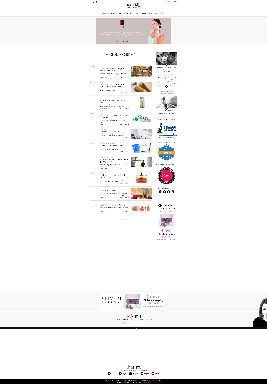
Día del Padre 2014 (105, 143)
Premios (113, 380)
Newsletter (127, 380)
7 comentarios (126, 211)
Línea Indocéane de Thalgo (108, 190)
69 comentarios (125, 168)
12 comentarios (125, 124)
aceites (102, 66)
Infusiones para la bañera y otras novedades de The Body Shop (113, 116)
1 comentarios (126, 77)
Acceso (175, 2)
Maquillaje (106, 13)
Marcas (144, 13)
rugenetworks (148, 382)
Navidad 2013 (110, 157)
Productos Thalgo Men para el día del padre (112, 145)
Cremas (119, 13)
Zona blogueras (157, 13)
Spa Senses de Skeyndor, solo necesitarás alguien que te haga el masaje (114, 160)
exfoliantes (107, 98)
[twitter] (94, 2)
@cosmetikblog (133, 328)
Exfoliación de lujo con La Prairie (109, 131)
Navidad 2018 (114, 98)
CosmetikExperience (145, 380)
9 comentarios (126, 137)
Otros (149, 13)
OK (142, 322)
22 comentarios (125, 108)
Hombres (112, 143)
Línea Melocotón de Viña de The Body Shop (112, 205)
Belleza (113, 13)
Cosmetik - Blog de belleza (132, 382)
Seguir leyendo (103, 77)
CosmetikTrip (134, 380)
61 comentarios (125, 183)
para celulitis (122, 98)
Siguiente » (122, 61)
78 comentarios (125, 197)
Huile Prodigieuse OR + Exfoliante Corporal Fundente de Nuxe (112, 176)
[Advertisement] (166, 268)
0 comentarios (126, 92)
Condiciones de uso (157, 380)
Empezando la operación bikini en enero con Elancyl (113, 101)
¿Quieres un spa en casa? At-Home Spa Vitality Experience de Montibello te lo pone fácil (113, 85)
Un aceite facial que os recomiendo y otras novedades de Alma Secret (112, 69)
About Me (107, 380)
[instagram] (96, 2)
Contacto (169, 2)
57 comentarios (125, 151)
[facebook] (91, 2)
